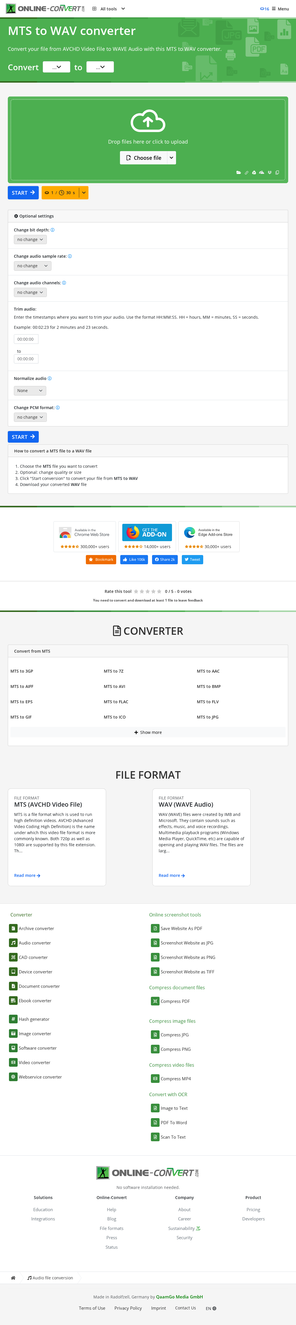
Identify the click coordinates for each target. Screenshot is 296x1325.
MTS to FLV (208, 701)
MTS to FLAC (116, 701)
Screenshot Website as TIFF (187, 972)
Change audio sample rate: (41, 256)
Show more (150, 732)
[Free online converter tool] (49, 8)
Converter (21, 915)
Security (185, 1237)
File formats (111, 1228)
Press (111, 1237)
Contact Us (185, 1308)
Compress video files (171, 1065)
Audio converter (35, 943)
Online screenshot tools (175, 915)
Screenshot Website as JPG (187, 943)
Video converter (34, 1062)
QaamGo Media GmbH (179, 1297)
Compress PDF (175, 1001)
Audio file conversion (53, 1278)
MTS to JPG (208, 717)
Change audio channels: (38, 282)
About (184, 1209)
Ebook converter (35, 1000)
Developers (253, 1219)
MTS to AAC (208, 671)
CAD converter (33, 957)
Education (43, 1209)
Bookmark (104, 559)
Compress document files (177, 987)
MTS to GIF (21, 717)
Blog (111, 1219)
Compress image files (172, 1021)
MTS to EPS (21, 701)
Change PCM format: (35, 407)
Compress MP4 (176, 1078)
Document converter (39, 986)
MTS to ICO (115, 717)
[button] (108, 8)
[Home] (13, 1278)
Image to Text (174, 1108)
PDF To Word (174, 1122)
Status (112, 1247)
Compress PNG (176, 1049)
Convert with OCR (168, 1094)
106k (137, 559)
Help (111, 1209)
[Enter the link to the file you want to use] (246, 172)
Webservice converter (40, 1077)
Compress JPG (175, 1035)
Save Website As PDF (181, 928)
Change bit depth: (32, 230)
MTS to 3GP (21, 671)
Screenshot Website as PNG (188, 957)
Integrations (43, 1219)
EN (209, 1308)
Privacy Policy (128, 1308)
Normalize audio (31, 378)
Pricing (253, 1209)
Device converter (35, 972)
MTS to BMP (209, 686)
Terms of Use (92, 1308)
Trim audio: (25, 309)
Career (184, 1219)
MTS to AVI (114, 686)
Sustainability (181, 1228)
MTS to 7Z (113, 671)
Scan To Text (173, 1137)
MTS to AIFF (21, 686)
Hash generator (34, 1019)
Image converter (35, 1033)
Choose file (147, 157)
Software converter (38, 1048)
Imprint (158, 1308)
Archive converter (36, 928)
